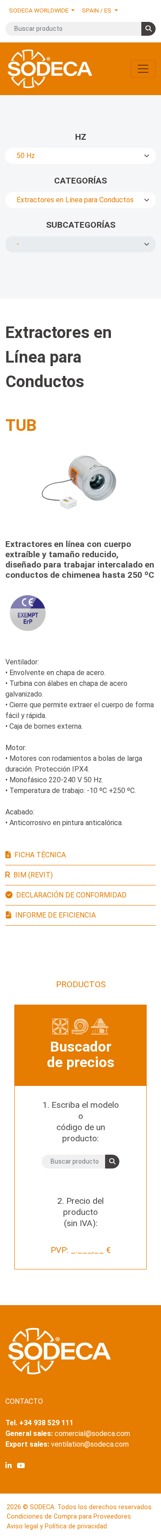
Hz (80, 137)
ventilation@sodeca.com (90, 1444)
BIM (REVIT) (33, 875)
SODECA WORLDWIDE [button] (39, 10)
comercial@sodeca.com (92, 1433)
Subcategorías (80, 225)
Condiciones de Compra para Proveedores (69, 1516)
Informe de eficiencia (55, 915)
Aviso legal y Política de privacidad (57, 1526)
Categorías (80, 180)
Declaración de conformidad (71, 895)
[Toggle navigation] (143, 69)
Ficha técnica (40, 855)
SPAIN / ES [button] (97, 10)
